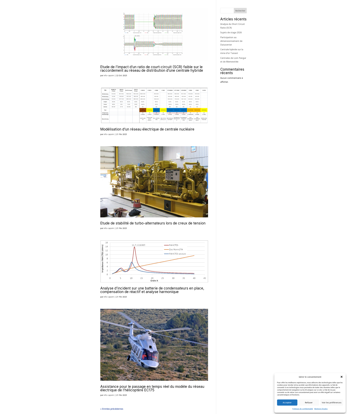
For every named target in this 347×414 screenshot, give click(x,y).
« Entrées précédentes (111, 408)
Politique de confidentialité (302, 409)
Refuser (309, 402)
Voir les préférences (331, 402)
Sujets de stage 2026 (231, 32)
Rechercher (240, 10)
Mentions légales (321, 409)
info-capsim (109, 75)
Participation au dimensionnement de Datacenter (231, 41)
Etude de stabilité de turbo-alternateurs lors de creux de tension (152, 223)
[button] (341, 376)
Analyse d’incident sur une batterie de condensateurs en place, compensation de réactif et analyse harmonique (152, 290)
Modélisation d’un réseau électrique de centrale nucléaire (147, 129)
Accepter (287, 402)
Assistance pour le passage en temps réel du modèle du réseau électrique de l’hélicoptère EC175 (152, 388)
